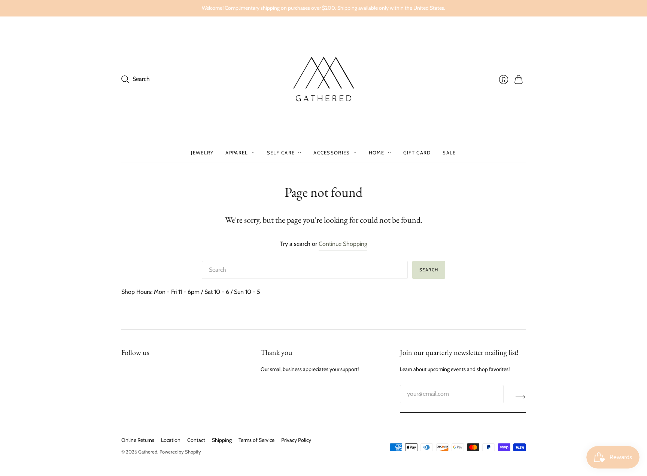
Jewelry (202, 153)
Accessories (331, 153)
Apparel (236, 153)
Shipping (222, 440)
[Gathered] (323, 79)
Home (377, 153)
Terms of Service (256, 440)
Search (428, 269)
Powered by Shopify (180, 452)
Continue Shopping (343, 243)
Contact (196, 440)
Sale (449, 153)
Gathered (147, 452)
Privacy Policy (296, 440)
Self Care (281, 153)
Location (170, 440)
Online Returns (137, 440)
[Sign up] (521, 397)
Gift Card (417, 153)
